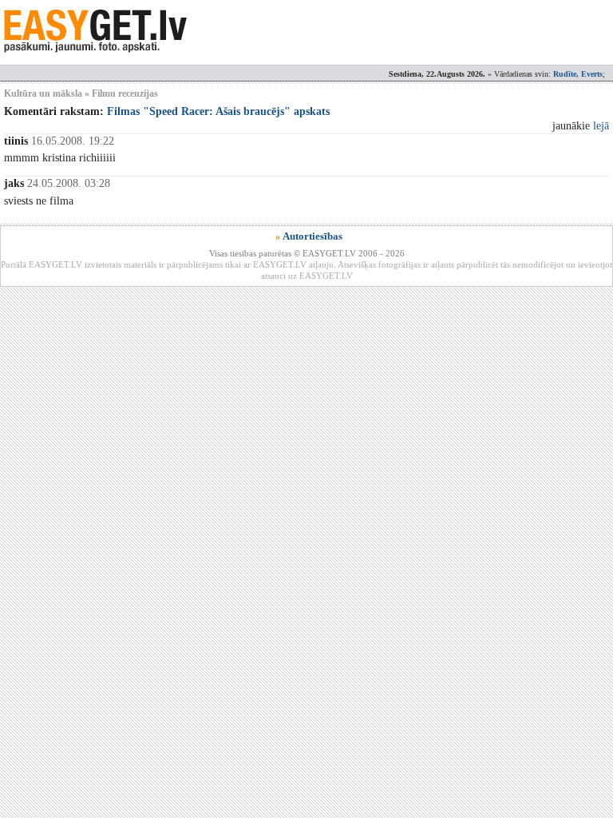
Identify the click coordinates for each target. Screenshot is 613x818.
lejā (601, 126)
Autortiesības (312, 236)
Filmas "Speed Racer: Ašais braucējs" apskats (218, 111)
